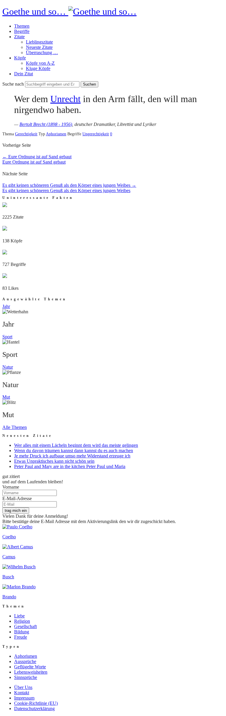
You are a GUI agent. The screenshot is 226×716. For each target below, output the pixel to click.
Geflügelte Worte (30, 666)
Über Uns (23, 687)
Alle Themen (14, 427)
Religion (22, 621)
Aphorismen (56, 134)
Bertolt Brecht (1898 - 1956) (45, 124)
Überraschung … (42, 52)
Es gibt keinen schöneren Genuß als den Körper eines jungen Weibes (69, 185)
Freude (20, 637)
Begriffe (21, 31)
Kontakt (21, 692)
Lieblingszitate (39, 41)
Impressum (24, 697)
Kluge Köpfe (38, 68)
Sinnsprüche (25, 677)
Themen (21, 26)
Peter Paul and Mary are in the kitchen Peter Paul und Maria (69, 466)
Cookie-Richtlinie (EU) (36, 703)
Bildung (21, 631)
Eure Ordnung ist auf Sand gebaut (37, 156)
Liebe (19, 615)
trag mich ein (16, 510)
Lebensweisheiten (30, 672)
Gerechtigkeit (26, 134)
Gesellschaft (25, 626)
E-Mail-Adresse (17, 498)
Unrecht (65, 99)
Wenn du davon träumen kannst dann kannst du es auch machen (73, 450)
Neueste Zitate (39, 47)
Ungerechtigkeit (95, 134)
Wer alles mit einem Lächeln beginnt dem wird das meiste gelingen (76, 445)
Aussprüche (25, 661)
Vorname (10, 486)
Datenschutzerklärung (34, 708)
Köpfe (20, 57)
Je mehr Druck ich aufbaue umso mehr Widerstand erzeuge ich (72, 455)
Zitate (19, 36)
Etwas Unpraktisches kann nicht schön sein (54, 461)
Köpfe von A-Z (40, 63)
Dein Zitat (23, 73)
